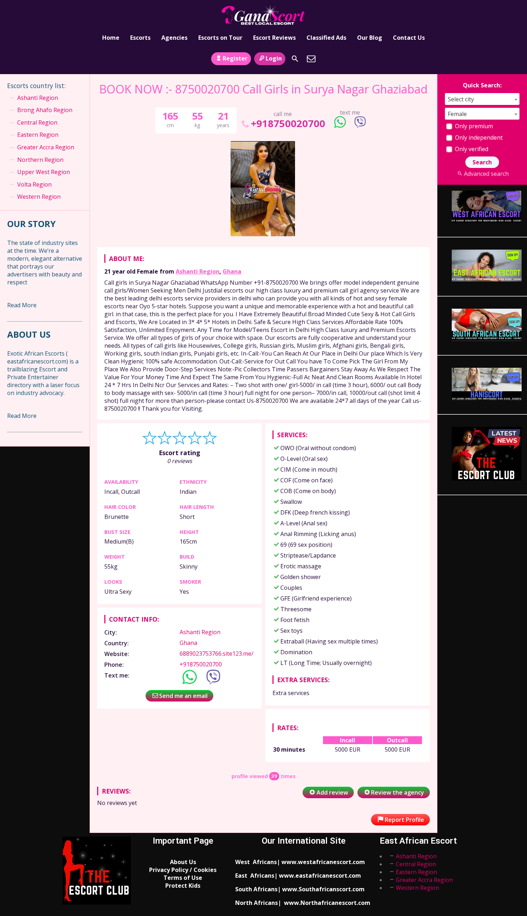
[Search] (295, 58)
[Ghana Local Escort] (263, 15)
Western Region (39, 197)
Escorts (140, 38)
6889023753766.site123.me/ (216, 653)
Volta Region (34, 184)
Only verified (471, 149)
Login (274, 58)
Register (235, 58)
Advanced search (486, 174)
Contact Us (409, 38)
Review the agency (397, 792)
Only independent (478, 137)
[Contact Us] (311, 58)
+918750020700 (288, 123)
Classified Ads (326, 38)
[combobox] (482, 99)
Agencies (174, 38)
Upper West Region (43, 172)
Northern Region (40, 160)
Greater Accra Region (45, 147)
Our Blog (369, 38)
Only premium (473, 126)
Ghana (232, 271)
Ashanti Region (197, 271)
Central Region (37, 122)
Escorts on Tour (220, 38)
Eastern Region (37, 135)
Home (110, 38)
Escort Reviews (274, 38)
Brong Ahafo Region (44, 110)
